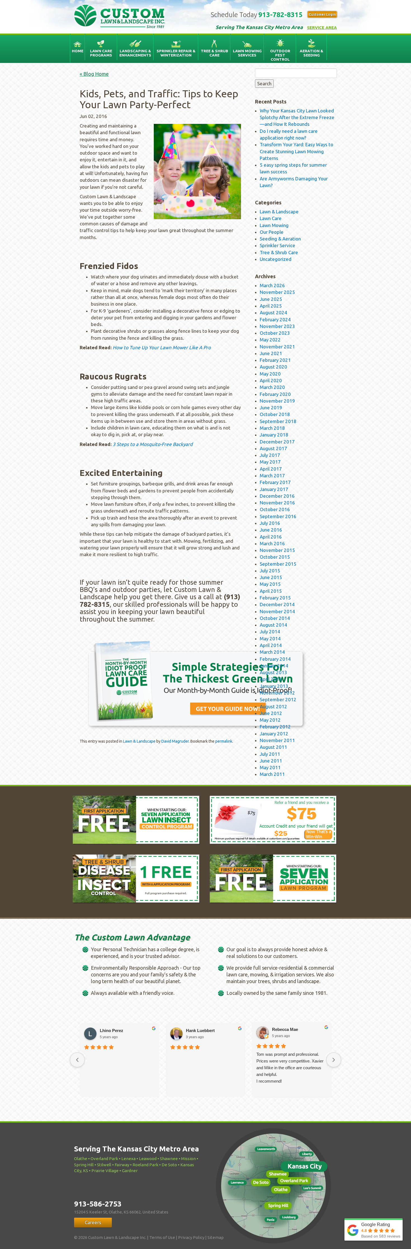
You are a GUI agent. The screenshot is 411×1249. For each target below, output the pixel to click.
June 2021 (271, 353)
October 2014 (275, 618)
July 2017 (270, 455)
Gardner (130, 1170)
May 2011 (270, 767)
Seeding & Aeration (280, 238)
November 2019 (277, 400)
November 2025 (277, 292)
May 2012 (270, 720)
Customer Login (322, 14)
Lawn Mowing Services (247, 53)
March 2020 (272, 387)
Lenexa (128, 1158)
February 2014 (275, 659)
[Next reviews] (333, 1059)
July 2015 (270, 570)
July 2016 (270, 523)
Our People (272, 232)
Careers (93, 1222)
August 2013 (273, 672)
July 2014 (270, 631)
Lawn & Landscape (139, 741)
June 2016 (271, 529)
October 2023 (275, 333)
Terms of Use (162, 1237)
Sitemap (215, 1237)
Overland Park (104, 1158)
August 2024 (273, 312)
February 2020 (275, 394)
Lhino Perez (111, 1030)
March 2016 (272, 543)
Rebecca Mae (285, 1029)
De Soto (169, 1164)
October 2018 (275, 414)
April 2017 (271, 468)
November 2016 (277, 502)
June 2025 (271, 299)
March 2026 (272, 285)
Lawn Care (271, 218)
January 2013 (274, 686)
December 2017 (277, 441)
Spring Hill (84, 1164)
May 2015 (270, 584)
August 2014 (273, 624)
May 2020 (270, 373)
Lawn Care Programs (101, 53)
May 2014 (270, 638)
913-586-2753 (98, 1204)
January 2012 (274, 733)
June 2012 (271, 713)
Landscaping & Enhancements (135, 53)
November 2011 (277, 740)
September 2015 (278, 563)
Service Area (322, 27)
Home (77, 51)
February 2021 (275, 360)
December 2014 (277, 604)
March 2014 (272, 652)
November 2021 (277, 346)
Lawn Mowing (274, 225)
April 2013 (271, 679)
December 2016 (277, 496)
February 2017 (275, 482)
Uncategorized (275, 259)
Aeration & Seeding (311, 53)
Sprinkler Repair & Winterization (176, 53)
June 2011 (271, 760)
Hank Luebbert (200, 1030)
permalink (223, 741)
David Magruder (175, 741)
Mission (188, 1158)
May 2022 (270, 339)
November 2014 (277, 611)
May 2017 (270, 461)
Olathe (80, 1158)
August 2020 (273, 366)
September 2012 (278, 699)
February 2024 (275, 319)
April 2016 (271, 536)
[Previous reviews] (77, 1059)
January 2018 (274, 434)
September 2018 (278, 421)
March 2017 (272, 475)
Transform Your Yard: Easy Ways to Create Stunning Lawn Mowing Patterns (296, 151)
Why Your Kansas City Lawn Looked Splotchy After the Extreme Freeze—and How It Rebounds (297, 117)
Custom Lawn (119, 15)
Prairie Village (105, 1170)
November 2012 (277, 692)
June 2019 (271, 407)
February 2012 (275, 726)
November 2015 (277, 550)
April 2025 (271, 305)
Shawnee (169, 1158)
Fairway (122, 1164)
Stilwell (104, 1164)
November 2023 (277, 326)
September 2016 (278, 516)
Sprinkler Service (277, 245)
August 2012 (273, 706)
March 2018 (272, 428)
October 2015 (275, 556)
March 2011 (272, 774)
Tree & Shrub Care (214, 53)
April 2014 (271, 645)
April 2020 (271, 380)
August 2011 (273, 747)
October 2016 (275, 509)
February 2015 (275, 597)
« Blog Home (94, 74)
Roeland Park (145, 1164)
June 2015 (271, 577)
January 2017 (274, 489)
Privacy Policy (191, 1237)
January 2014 (274, 665)
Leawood (148, 1158)
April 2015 (271, 591)
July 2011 (270, 754)
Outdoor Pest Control (280, 55)
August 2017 (273, 448)
